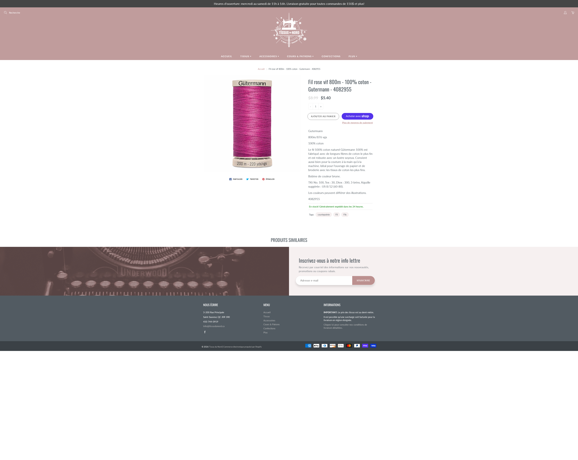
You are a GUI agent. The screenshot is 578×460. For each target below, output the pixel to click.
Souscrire (363, 280)
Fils (344, 214)
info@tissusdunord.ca (213, 326)
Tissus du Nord (215, 347)
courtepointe (324, 214)
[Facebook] (204, 332)
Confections (331, 56)
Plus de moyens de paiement (357, 122)
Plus (352, 56)
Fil (337, 214)
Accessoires (268, 56)
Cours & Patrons (299, 56)
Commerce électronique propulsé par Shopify (242, 347)
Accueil (226, 56)
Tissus (245, 56)
